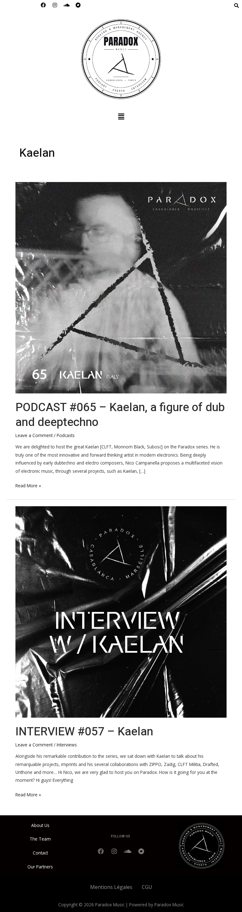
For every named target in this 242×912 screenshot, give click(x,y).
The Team (40, 839)
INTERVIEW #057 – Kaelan (84, 731)
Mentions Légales (111, 887)
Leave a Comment (34, 435)
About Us (40, 825)
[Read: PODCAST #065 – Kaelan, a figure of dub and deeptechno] (120, 287)
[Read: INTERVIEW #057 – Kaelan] (120, 611)
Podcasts (66, 435)
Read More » (28, 485)
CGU (147, 887)
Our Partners (40, 867)
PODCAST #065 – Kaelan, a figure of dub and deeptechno (120, 415)
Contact (40, 853)
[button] (121, 116)
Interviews (67, 745)
